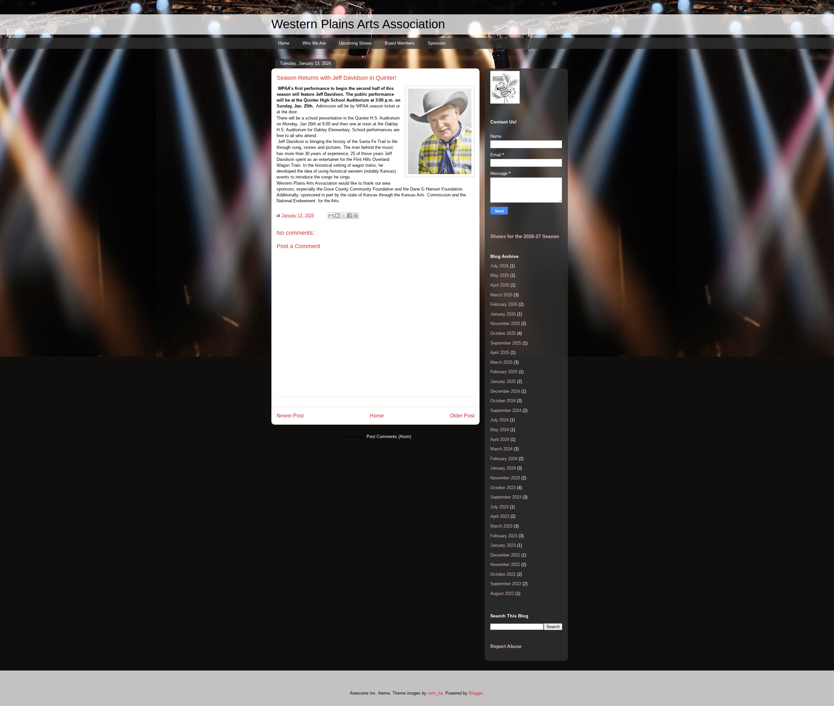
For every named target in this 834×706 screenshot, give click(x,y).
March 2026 (501, 294)
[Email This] (331, 215)
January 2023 (503, 545)
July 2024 (499, 419)
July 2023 (499, 506)
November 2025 (505, 323)
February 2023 (503, 535)
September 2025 (505, 343)
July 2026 (499, 265)
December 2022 (505, 555)
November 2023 (505, 477)
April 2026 (499, 285)
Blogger (476, 693)
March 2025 (501, 362)
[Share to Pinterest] (355, 215)
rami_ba (435, 693)
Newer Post (290, 415)
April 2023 (499, 516)
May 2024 (499, 429)
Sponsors (437, 43)
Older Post (462, 415)
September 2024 (505, 410)
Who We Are (314, 43)
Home (283, 43)
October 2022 (503, 574)
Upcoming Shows (355, 43)
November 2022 (505, 564)
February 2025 (503, 371)
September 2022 (505, 583)
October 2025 (503, 333)
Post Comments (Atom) (389, 436)
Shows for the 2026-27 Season (524, 236)
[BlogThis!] (337, 215)
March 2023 (501, 526)
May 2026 (499, 275)
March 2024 (501, 448)
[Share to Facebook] (349, 215)
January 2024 (503, 468)
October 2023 (503, 487)
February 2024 (503, 458)
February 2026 (503, 304)
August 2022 (502, 593)
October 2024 (503, 400)
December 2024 (505, 391)
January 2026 (503, 314)
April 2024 (499, 439)
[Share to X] (343, 215)
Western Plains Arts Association (358, 24)
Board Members (400, 43)
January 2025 (503, 381)
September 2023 (505, 497)
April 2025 (499, 352)
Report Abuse (506, 646)
